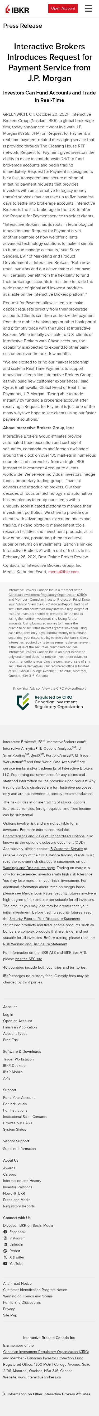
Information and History (22, 1181)
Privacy (9, 1309)
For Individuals (15, 1104)
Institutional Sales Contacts (25, 1117)
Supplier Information (19, 1149)
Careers (9, 1174)
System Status (14, 1129)
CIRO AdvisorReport (71, 688)
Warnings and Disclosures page (29, 868)
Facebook (17, 1232)
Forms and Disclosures (22, 1303)
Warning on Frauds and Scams (28, 1296)
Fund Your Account (19, 1098)
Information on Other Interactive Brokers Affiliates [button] (49, 1394)
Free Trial (10, 1040)
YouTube (15, 1264)
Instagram (16, 1238)
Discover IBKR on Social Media (28, 1226)
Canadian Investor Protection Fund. (55, 1358)
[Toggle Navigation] (87, 8)
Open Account (63, 8)
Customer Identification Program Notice (35, 1290)
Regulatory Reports (19, 1206)
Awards (9, 1168)
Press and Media (16, 1200)
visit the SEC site (28, 959)
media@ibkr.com (63, 571)
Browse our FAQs (17, 1123)
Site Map (10, 1315)
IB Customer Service (66, 849)
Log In (8, 1015)
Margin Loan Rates (37, 893)
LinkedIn (15, 1245)
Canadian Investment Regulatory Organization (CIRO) (47, 595)
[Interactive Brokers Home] (17, 8)
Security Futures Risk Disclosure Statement (45, 919)
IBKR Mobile (13, 1072)
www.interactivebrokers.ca (39, 1377)
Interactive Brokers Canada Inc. (49, 1338)
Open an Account (17, 1021)
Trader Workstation (18, 1059)
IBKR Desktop (14, 1066)
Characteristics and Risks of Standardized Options (44, 836)
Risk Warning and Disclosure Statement (35, 944)
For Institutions (15, 1110)
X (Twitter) (16, 1257)
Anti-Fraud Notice (17, 1284)
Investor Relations (17, 1187)
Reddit (14, 1251)
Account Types (15, 1034)
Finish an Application (20, 1027)
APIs (6, 1078)
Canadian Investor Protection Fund (55, 599)
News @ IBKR (14, 1194)
